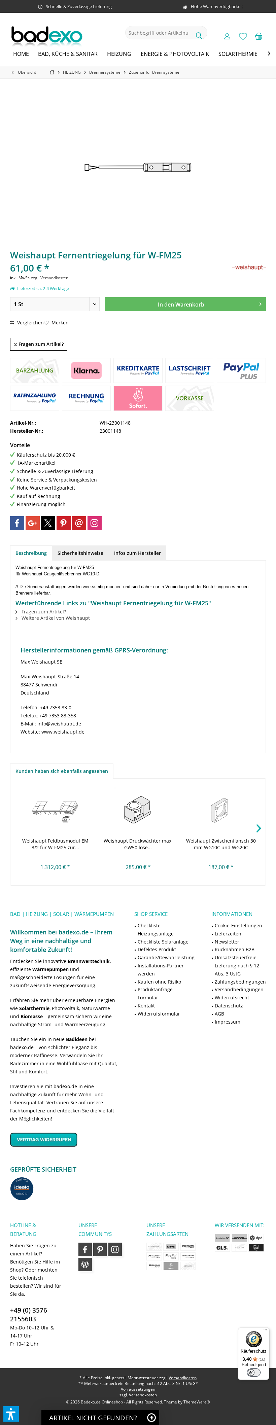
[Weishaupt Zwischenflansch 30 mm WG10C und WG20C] (220, 810)
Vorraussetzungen (138, 1389)
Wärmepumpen (50, 969)
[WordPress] (85, 1264)
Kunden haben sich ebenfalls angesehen (61, 771)
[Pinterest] (64, 523)
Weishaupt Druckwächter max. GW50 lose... (138, 844)
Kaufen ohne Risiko (159, 981)
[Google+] (33, 523)
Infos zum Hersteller (137, 553)
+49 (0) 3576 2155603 (28, 1314)
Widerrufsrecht (232, 997)
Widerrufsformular (159, 1013)
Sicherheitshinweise (80, 553)
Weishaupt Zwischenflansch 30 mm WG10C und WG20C (221, 844)
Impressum (227, 1022)
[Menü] (265, 1331)
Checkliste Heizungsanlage (156, 929)
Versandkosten (183, 1378)
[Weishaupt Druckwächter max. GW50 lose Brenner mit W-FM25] (138, 810)
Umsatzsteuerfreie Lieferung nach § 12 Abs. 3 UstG (237, 965)
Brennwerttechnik (89, 961)
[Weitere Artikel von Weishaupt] (249, 267)
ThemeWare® (196, 1402)
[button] (11, 1414)
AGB (219, 1013)
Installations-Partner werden (161, 969)
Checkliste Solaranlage (163, 941)
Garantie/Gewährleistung (166, 957)
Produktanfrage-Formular (156, 993)
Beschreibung (31, 553)
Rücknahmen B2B (234, 949)
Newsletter (227, 941)
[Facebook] (17, 523)
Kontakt (146, 1005)
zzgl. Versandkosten (49, 278)
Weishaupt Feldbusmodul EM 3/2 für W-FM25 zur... (55, 844)
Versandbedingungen (239, 989)
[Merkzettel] (243, 36)
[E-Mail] (79, 523)
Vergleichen (30, 322)
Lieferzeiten (228, 933)
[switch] (254, 1372)
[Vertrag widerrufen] (63, 1139)
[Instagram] (95, 523)
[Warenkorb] (259, 36)
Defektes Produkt (157, 949)
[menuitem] (259, 36)
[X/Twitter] (48, 523)
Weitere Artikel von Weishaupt (55, 618)
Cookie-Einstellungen (238, 925)
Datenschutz (229, 1005)
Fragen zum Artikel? (40, 344)
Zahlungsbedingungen (240, 981)
